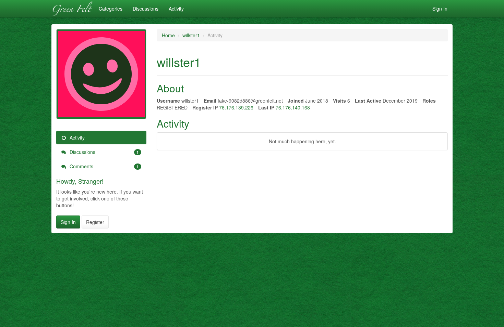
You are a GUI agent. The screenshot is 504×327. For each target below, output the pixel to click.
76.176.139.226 (236, 107)
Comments (103, 166)
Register (95, 222)
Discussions (145, 8)
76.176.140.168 (293, 107)
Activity (176, 8)
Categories (110, 8)
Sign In (439, 8)
